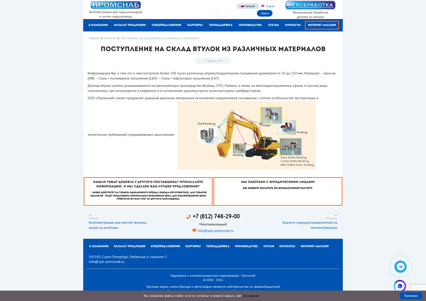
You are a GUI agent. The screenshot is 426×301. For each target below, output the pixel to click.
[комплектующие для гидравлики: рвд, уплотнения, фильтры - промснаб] (115, 5)
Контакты (293, 25)
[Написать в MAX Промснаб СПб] (400, 286)
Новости (110, 38)
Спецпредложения (166, 25)
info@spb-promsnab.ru (215, 230)
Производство (250, 25)
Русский (250, 6)
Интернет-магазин (322, 25)
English (270, 6)
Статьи (273, 25)
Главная (94, 38)
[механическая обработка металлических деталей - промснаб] (310, 5)
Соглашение (251, 295)
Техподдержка (221, 25)
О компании (98, 25)
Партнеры (195, 25)
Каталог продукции (130, 25)
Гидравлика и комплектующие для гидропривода (205, 276)
